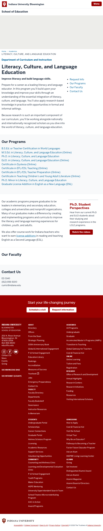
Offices (31, 332)
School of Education (15, 11)
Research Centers (74, 383)
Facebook (10, 351)
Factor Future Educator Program (80, 447)
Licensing (32, 443)
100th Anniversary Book (38, 344)
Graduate (70, 336)
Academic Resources (37, 447)
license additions (26, 235)
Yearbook (32, 373)
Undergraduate (73, 332)
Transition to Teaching (76, 344)
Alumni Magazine (74, 479)
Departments (34, 397)
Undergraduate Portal (37, 423)
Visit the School (73, 431)
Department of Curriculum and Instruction (27, 59)
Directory (32, 328)
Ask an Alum (71, 452)
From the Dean (34, 336)
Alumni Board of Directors (77, 483)
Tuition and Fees (73, 363)
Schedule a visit (37, 309)
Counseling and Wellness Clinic (41, 462)
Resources (71, 395)
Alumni (69, 459)
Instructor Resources (37, 409)
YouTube (15, 351)
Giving (69, 462)
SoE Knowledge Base (11, 370)
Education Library (36, 357)
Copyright (65, 525)
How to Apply (72, 423)
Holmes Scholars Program (39, 439)
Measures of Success (37, 369)
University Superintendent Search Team (45, 490)
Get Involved (71, 467)
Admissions (71, 419)
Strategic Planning (36, 340)
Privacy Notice (54, 525)
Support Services (35, 452)
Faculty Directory (35, 393)
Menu (97, 3)
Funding (69, 391)
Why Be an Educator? (75, 439)
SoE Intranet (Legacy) (11, 376)
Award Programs (35, 506)
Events (5, 361)
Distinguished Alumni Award (78, 471)
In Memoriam (34, 413)
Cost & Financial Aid (75, 353)
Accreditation (34, 365)
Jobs (30, 378)
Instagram (4, 351)
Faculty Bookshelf (36, 401)
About (31, 325)
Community (33, 459)
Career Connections (37, 431)
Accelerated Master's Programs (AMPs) (83, 340)
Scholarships (34, 427)
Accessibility (18, 525)
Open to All (44, 525)
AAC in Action (34, 502)
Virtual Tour (71, 435)
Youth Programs (35, 478)
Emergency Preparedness (39, 382)
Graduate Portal (35, 435)
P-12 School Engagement (39, 353)
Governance (33, 405)
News (4, 358)
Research (70, 371)
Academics (71, 325)
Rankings (32, 361)
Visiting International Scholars (79, 399)
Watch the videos (81, 232)
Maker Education (35, 482)
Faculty (32, 389)
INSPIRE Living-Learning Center (80, 456)
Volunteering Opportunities (40, 456)
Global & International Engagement (43, 349)
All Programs (72, 328)
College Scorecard (31, 525)
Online (69, 356)
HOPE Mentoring (35, 486)
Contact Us (33, 386)
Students (32, 419)
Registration (71, 368)
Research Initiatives (75, 387)
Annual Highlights (74, 378)
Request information (63, 309)
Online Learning (73, 359)
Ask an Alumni (72, 475)
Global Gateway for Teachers (79, 349)
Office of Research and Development (82, 374)
